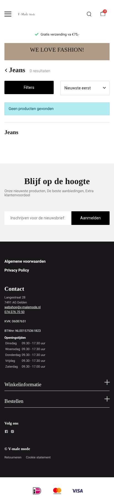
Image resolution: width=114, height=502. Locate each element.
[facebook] (6, 432)
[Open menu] (7, 14)
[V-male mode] (26, 14)
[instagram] (12, 432)
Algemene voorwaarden (25, 261)
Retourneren (13, 457)
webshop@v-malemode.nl (22, 307)
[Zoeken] (89, 14)
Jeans (17, 70)
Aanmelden (90, 218)
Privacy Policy (16, 270)
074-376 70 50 (14, 312)
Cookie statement (38, 457)
